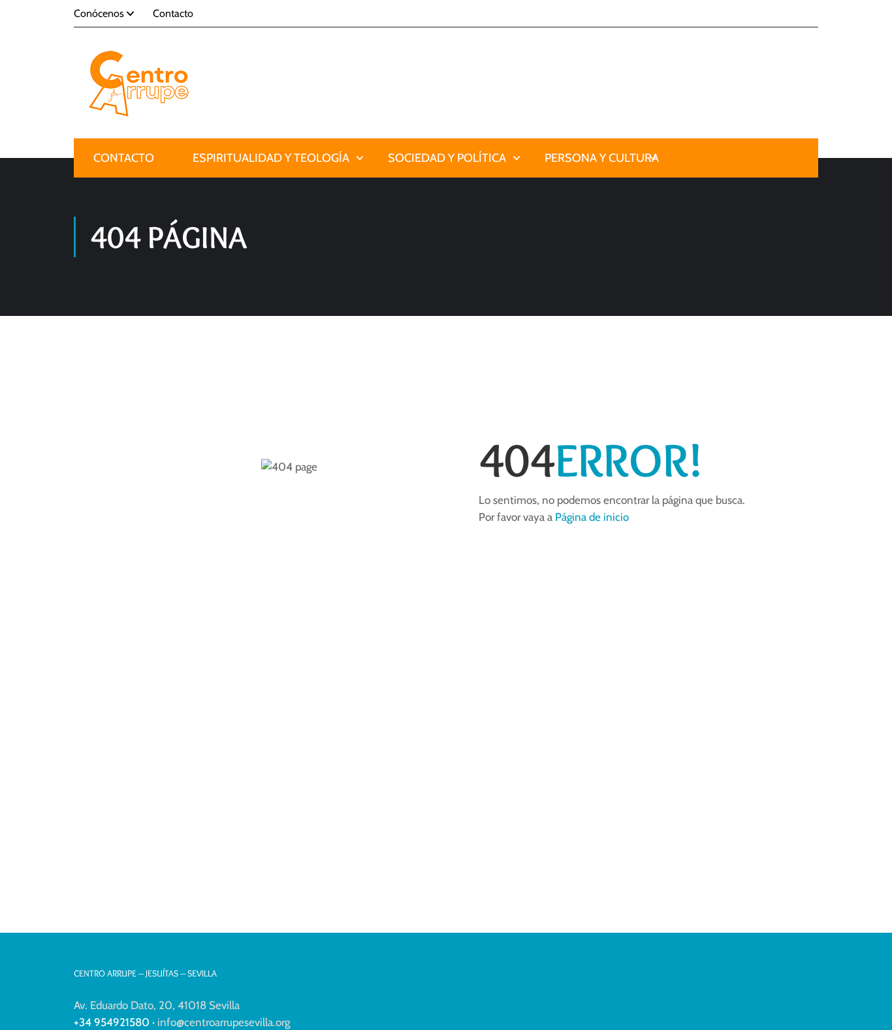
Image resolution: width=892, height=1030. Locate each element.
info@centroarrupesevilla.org (223, 1022)
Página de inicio (592, 516)
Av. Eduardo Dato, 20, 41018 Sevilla (157, 1005)
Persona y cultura (602, 158)
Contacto (173, 13)
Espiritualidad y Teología (271, 158)
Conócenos (99, 13)
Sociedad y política (447, 158)
